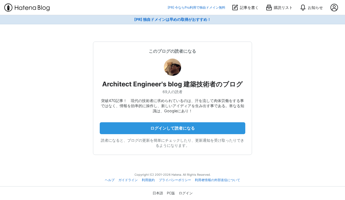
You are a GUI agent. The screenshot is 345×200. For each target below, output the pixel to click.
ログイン (186, 193)
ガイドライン (128, 180)
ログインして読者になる (172, 128)
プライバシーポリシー (175, 180)
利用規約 (148, 180)
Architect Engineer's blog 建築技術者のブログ (172, 84)
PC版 (171, 193)
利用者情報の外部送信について (217, 180)
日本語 (158, 193)
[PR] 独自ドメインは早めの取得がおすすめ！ (172, 19)
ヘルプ (110, 180)
